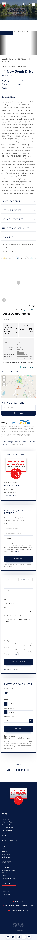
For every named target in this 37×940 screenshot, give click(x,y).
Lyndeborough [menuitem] (6, 857)
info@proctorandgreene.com (20, 910)
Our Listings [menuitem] (5, 819)
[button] (3, 43)
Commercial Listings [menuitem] (8, 830)
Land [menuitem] (3, 833)
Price (6, 700)
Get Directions (18, 413)
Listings (10, 442)
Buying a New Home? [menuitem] (8, 870)
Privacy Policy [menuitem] (6, 894)
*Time (6, 608)
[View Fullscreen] (4, 384)
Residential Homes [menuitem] (7, 825)
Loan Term (8, 689)
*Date (6, 600)
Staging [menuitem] (4, 875)
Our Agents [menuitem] (5, 889)
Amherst (32, 442)
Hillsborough (23, 442)
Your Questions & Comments (12, 616)
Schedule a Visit (25, 579)
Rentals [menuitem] (4, 836)
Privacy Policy (16, 551)
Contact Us (7, 495)
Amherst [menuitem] (4, 851)
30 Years (9, 693)
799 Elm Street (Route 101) (19, 906)
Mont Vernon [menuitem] (6, 854)
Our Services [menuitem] (5, 867)
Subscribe (18, 559)
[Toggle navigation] (33, 4)
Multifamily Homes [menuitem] (7, 827)
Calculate (18, 729)
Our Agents (15, 495)
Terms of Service (12, 669)
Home (3, 442)
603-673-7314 (29, 4)
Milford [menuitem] (4, 849)
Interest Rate (9, 717)
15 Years (18, 693)
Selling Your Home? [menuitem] (7, 873)
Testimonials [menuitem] (5, 891)
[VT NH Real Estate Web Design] (18, 925)
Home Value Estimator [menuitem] (8, 878)
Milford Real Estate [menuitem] (7, 822)
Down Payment (9, 708)
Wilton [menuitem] (4, 846)
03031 (5, 444)
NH (16, 442)
